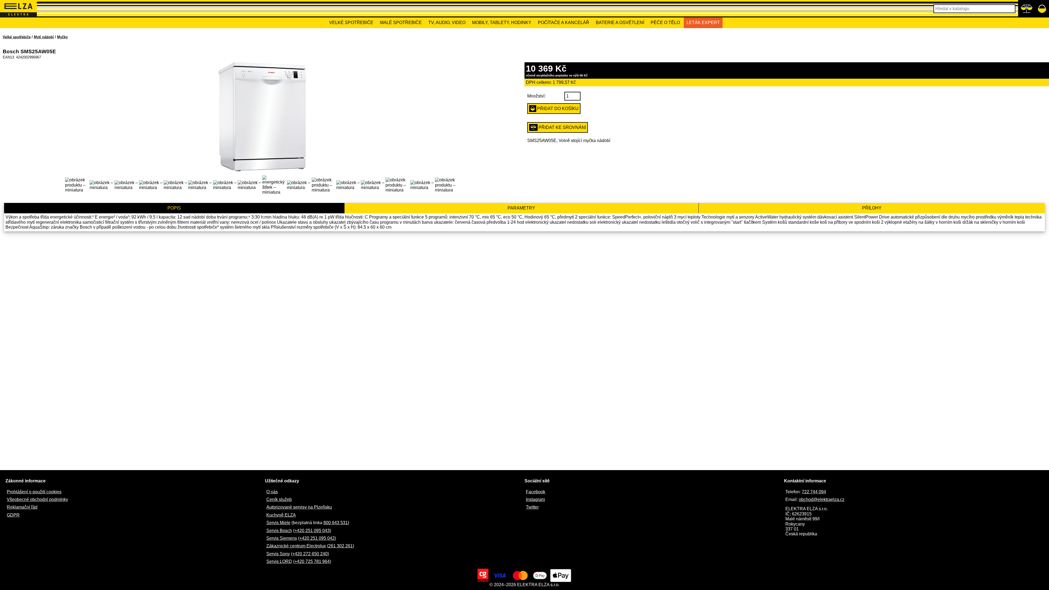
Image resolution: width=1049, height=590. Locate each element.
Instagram (535, 499)
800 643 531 (335, 522)
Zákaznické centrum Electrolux (296, 546)
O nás (272, 491)
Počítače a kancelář (563, 22)
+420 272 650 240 (310, 553)
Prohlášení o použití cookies (34, 491)
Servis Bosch (279, 530)
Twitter (532, 507)
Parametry (521, 208)
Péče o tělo (665, 22)
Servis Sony (278, 553)
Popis (174, 208)
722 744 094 (814, 491)
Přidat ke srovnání (562, 127)
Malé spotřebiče (401, 22)
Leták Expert (703, 22)
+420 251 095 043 (312, 530)
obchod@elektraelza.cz (821, 499)
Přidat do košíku (558, 108)
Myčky (62, 37)
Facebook (535, 491)
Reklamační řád (22, 507)
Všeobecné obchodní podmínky (37, 499)
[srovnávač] (1026, 8)
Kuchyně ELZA (281, 515)
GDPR (13, 515)
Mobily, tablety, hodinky (501, 22)
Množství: (536, 96)
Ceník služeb (279, 499)
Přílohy (872, 208)
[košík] (1042, 8)
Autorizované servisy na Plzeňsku (299, 507)
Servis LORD (279, 561)
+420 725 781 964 (312, 561)
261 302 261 (340, 546)
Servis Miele (278, 522)
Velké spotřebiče (351, 22)
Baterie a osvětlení (620, 22)
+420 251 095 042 (317, 538)
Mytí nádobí (44, 37)
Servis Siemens (281, 538)
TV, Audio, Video (446, 22)
